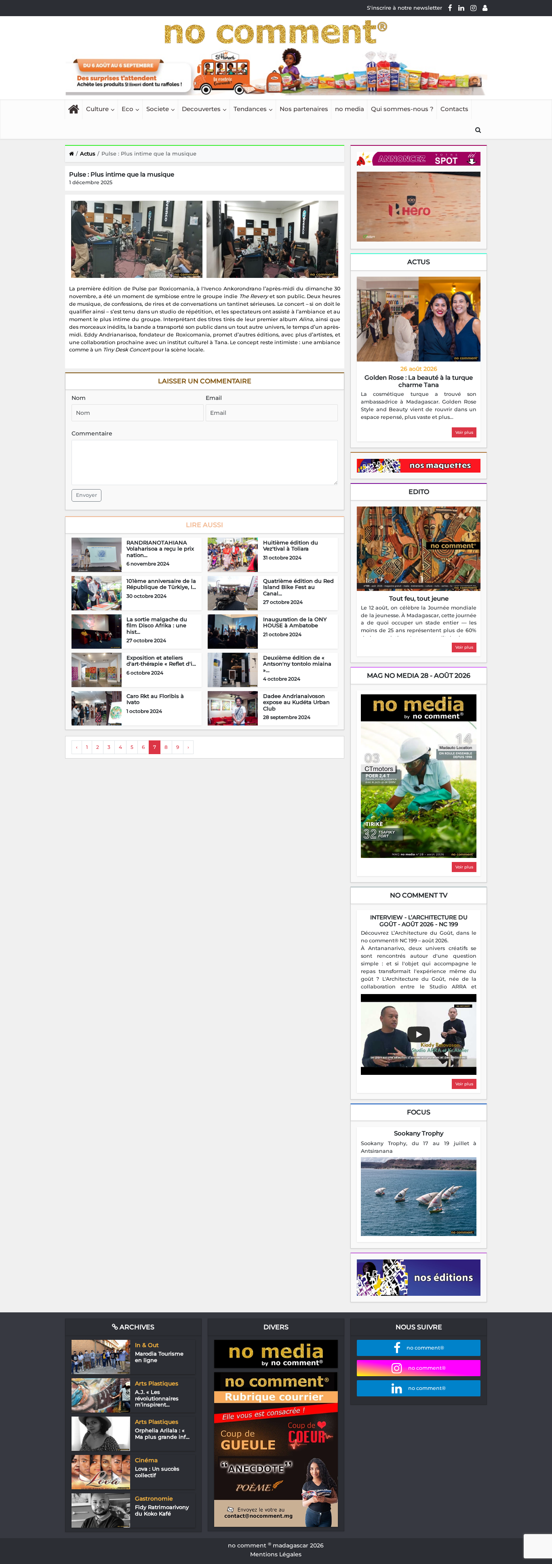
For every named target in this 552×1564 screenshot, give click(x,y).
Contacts (454, 109)
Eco (127, 109)
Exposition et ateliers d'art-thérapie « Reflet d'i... (161, 660)
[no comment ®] (484, 7)
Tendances (250, 109)
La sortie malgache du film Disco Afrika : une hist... (156, 625)
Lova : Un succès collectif (157, 1471)
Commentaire (92, 433)
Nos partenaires (304, 109)
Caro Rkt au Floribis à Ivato (155, 699)
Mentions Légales (275, 1554)
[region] (418, 406)
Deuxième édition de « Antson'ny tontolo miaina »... (297, 663)
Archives (136, 1327)
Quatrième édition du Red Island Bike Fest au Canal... (298, 587)
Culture (97, 109)
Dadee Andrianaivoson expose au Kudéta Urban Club (296, 702)
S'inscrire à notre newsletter (404, 7)
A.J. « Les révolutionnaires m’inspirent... (157, 1398)
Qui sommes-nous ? (402, 109)
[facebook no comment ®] (450, 7)
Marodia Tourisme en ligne (159, 1356)
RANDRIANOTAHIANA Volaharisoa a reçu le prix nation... (160, 548)
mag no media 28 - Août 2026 (418, 675)
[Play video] (418, 1034)
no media (349, 109)
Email (214, 398)
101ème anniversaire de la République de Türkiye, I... (161, 584)
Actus (418, 262)
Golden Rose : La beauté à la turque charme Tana (418, 381)
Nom (79, 398)
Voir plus (464, 432)
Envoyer (86, 495)
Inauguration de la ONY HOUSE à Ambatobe (295, 622)
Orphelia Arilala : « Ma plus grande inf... (162, 1433)
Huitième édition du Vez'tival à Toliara (290, 545)
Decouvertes (201, 109)
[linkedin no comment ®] (461, 7)
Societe (157, 109)
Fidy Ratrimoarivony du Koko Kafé (162, 1510)
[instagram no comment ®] (473, 7)
